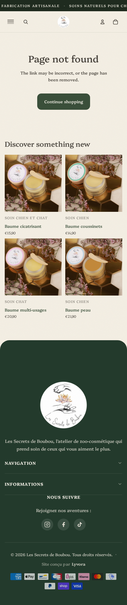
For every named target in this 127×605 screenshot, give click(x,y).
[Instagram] (47, 524)
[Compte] (102, 21)
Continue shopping (63, 101)
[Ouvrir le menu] (11, 22)
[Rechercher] (25, 21)
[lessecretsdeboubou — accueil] (64, 22)
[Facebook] (63, 524)
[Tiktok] (80, 524)
